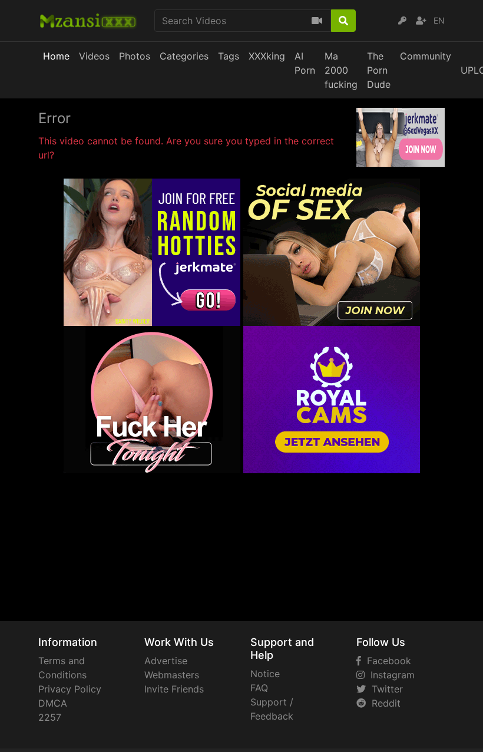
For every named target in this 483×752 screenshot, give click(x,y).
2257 (49, 717)
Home (56, 56)
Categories (184, 56)
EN (439, 20)
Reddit (383, 703)
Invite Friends (174, 689)
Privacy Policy (69, 689)
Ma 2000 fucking (341, 70)
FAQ (259, 688)
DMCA (52, 703)
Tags (228, 56)
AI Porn (305, 63)
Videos (94, 56)
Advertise (165, 661)
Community (425, 56)
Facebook (386, 661)
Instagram (390, 675)
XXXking (267, 56)
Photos (134, 56)
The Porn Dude (379, 70)
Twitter (384, 689)
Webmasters (171, 675)
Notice (265, 674)
